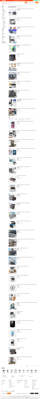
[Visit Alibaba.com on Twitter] (35, 388)
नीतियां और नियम (10, 387)
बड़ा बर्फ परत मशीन (31, 118)
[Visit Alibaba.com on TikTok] (38, 388)
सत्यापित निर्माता (18, 381)
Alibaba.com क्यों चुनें (3, 381)
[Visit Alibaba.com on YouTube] (37, 388)
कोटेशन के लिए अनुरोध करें (19, 382)
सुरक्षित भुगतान (10, 381)
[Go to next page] (36, 366)
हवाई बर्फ (28, 375)
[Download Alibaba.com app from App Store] (32, 393)
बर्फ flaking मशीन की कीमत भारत (22, 375)
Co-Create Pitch (2, 382)
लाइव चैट (25, 382)
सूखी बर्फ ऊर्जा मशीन (4, 376)
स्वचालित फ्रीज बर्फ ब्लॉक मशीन (11, 118)
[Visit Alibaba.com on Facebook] (32, 388)
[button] (24, 2)
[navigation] (5, 186)
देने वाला (20, 29)
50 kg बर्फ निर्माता (12, 376)
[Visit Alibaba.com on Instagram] (36, 388)
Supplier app (19, 393)
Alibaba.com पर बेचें (34, 381)
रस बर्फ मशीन (12, 375)
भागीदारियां (33, 386)
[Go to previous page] (26, 366)
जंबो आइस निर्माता (27, 118)
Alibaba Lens (3, 393)
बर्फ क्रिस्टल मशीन (23, 118)
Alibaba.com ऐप (22, 393)
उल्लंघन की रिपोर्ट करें (26, 387)
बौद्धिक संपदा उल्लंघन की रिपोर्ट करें (27, 386)
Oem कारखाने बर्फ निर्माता (30, 376)
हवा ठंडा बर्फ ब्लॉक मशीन (21, 376)
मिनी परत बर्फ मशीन (19, 118)
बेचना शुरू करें (33, 382)
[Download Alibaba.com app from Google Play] (37, 393)
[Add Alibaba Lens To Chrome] (9, 393)
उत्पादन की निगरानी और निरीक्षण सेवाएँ (12, 386)
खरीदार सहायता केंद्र (26, 381)
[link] (39, 393)
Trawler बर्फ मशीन (4, 375)
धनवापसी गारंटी (10, 382)
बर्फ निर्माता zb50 (16, 118)
